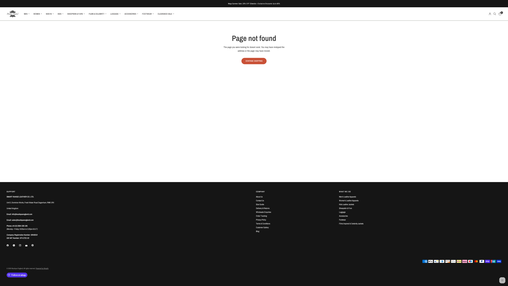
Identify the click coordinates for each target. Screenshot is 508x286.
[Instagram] (22, 245)
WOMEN (36, 13)
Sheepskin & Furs (345, 208)
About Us (259, 196)
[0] (499, 14)
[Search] (494, 14)
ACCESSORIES (130, 13)
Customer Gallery (262, 227)
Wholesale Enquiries (263, 212)
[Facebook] (9, 245)
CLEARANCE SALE (165, 13)
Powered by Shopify (42, 268)
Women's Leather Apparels (349, 200)
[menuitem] (26, 14)
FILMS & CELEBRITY (96, 13)
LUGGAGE (114, 13)
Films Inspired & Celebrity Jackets (351, 223)
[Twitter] (16, 245)
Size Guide (260, 204)
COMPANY (260, 192)
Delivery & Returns (262, 208)
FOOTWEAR (147, 13)
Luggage (342, 212)
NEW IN (49, 13)
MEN (26, 13)
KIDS (59, 13)
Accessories (343, 216)
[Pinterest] (34, 245)
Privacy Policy (261, 219)
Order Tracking (261, 216)
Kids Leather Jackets (346, 204)
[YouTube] (28, 246)
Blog (257, 231)
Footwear (342, 219)
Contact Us (260, 200)
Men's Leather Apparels (347, 196)
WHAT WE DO (345, 192)
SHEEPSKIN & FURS (75, 13)
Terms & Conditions (263, 223)
